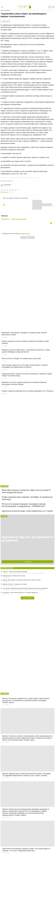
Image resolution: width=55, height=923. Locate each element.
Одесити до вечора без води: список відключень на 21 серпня (27, 511)
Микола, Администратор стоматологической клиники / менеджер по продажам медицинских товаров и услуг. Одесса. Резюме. (26, 775)
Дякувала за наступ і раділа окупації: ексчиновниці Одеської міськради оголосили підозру (24, 383)
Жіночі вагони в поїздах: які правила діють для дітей (21, 358)
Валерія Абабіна (7, 184)
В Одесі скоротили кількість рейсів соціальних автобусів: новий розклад (25, 342)
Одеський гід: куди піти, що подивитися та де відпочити (27, 538)
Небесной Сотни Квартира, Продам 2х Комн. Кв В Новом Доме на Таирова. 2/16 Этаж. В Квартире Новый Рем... (26, 850)
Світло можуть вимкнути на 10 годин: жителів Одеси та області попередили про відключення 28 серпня (25, 366)
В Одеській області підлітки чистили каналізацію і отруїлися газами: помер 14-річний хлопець (27, 375)
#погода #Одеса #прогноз (7, 181)
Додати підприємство (27, 598)
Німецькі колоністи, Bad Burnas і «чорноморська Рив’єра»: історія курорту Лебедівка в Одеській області (26, 351)
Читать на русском (5, 21)
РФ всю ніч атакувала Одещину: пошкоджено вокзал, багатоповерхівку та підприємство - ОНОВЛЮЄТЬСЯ (24, 505)
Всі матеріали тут (27, 561)
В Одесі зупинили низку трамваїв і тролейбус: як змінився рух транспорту (27, 498)
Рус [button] (50, 7)
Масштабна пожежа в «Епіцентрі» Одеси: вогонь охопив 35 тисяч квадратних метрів (26, 491)
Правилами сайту (25, 233)
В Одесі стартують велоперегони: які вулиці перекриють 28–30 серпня (27, 391)
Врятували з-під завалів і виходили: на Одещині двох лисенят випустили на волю (24, 334)
